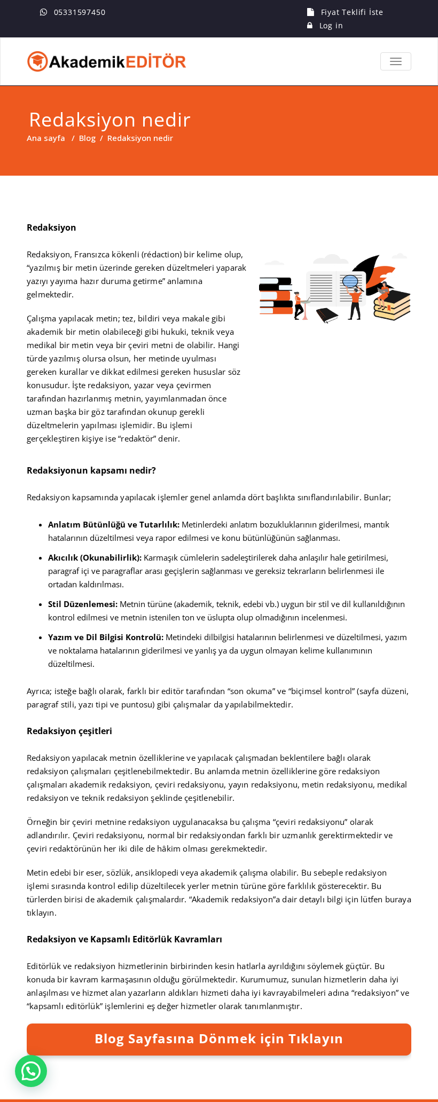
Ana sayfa (46, 137)
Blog (87, 137)
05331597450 (80, 12)
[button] (31, 1071)
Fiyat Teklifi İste (352, 12)
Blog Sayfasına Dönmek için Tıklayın (219, 1038)
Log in (331, 25)
